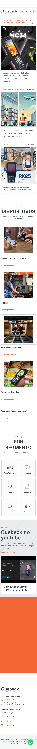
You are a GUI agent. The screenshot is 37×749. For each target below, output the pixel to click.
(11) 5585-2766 (9, 700)
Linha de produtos (10, 468)
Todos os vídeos (7, 552)
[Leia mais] (18, 52)
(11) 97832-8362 (9, 716)
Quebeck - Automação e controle (10, 12)
